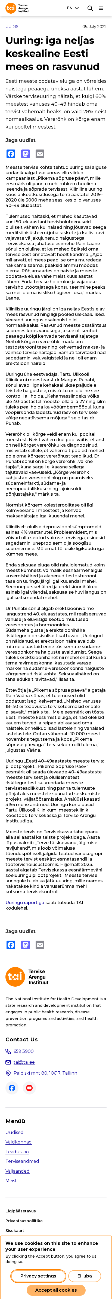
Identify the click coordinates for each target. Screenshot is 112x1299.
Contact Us (21, 1039)
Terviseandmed (22, 1161)
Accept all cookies (56, 1290)
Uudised (14, 1132)
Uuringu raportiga (24, 902)
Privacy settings (38, 1276)
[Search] (90, 8)
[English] (74, 8)
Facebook (11, 1087)
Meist (11, 1180)
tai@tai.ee (24, 1062)
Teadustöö (17, 1151)
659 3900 (24, 1051)
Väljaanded (17, 1171)
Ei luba (84, 1276)
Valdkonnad (18, 1142)
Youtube (29, 1087)
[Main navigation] (101, 8)
